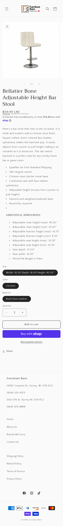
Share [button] (9, 351)
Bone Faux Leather (16, 299)
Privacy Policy (14, 479)
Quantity (7, 306)
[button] (6, 9)
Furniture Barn (35, 520)
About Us (12, 427)
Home (10, 419)
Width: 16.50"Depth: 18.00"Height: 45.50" (30, 272)
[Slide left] (24, 84)
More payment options (31, 342)
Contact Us (13, 442)
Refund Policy (14, 463)
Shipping (6, 114)
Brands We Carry (16, 434)
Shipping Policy (15, 456)
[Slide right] (39, 84)
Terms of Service (16, 471)
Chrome (10, 286)
